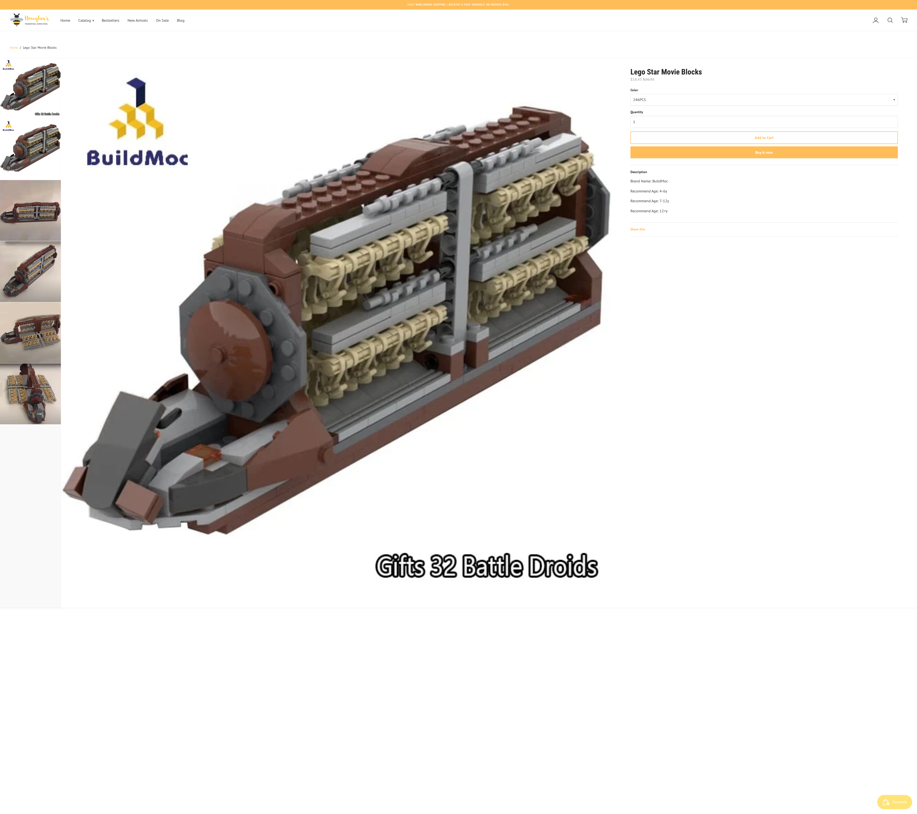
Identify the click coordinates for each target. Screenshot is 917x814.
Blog (181, 20)
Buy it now (764, 152)
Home (65, 20)
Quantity (636, 112)
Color (634, 90)
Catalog (85, 20)
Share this (637, 229)
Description (638, 172)
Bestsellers (110, 20)
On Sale (162, 20)
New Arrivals (138, 20)
